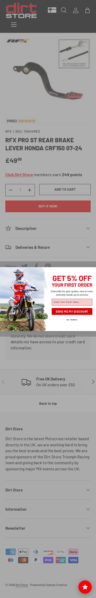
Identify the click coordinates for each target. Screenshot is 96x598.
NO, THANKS (72, 319)
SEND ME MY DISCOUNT (72, 311)
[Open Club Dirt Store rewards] (85, 587)
